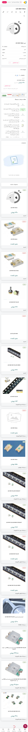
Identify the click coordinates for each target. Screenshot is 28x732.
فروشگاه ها (19, 731)
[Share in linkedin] (20, 12)
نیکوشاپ (22, 75)
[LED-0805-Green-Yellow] (14, 266)
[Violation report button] (3, 46)
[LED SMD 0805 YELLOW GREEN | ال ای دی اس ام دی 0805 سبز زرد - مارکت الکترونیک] (14, 675)
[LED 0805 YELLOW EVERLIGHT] (14, 486)
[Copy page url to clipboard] (3, 12)
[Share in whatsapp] (16, 12)
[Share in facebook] (25, 12)
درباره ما (8, 731)
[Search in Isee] (21, 2)
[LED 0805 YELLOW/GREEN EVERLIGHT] (14, 517)
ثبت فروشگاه (14, 731)
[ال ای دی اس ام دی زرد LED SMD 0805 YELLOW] (14, 612)
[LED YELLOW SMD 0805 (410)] (14, 706)
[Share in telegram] (12, 12)
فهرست (25, 731)
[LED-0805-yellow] (14, 234)
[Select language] (25, 726)
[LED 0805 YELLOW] (14, 392)
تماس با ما (3, 731)
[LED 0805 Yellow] (14, 203)
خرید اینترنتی (16, 62)
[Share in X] (7, 12)
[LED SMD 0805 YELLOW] (14, 297)
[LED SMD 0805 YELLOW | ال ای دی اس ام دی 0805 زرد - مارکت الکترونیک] (14, 643)
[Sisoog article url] (14, 105)
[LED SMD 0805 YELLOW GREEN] (14, 360)
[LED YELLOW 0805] (14, 329)
